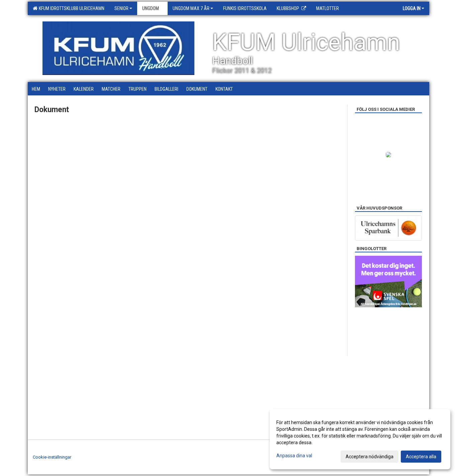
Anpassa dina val (294, 455)
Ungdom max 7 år (191, 8)
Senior (121, 8)
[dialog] (360, 439)
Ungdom (150, 8)
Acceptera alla (421, 456)
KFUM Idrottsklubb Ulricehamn (70, 8)
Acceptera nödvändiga (369, 456)
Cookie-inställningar (52, 457)
